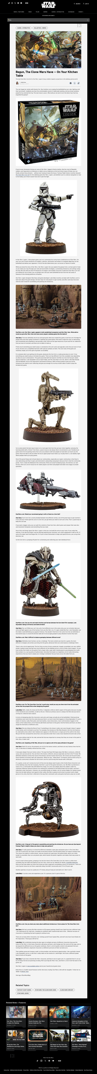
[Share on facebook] (70, 83)
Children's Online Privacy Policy (36, 1069)
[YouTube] (21, 3)
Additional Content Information (16, 1069)
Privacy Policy (26, 1069)
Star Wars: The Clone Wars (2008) (45, 990)
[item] (19, 12)
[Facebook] (18, 3)
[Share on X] (74, 83)
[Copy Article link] (78, 83)
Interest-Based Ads (79, 1069)
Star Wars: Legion (23, 993)
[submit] (74, 4)
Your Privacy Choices (88, 1069)
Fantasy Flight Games (24, 990)
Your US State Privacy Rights (49, 1069)
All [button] (10, 20)
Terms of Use (6, 1069)
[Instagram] (12, 3)
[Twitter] (15, 3)
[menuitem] (30, 12)
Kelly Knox (23, 82)
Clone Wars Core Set (66, 990)
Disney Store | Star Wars (60, 1069)
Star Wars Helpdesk (70, 1069)
